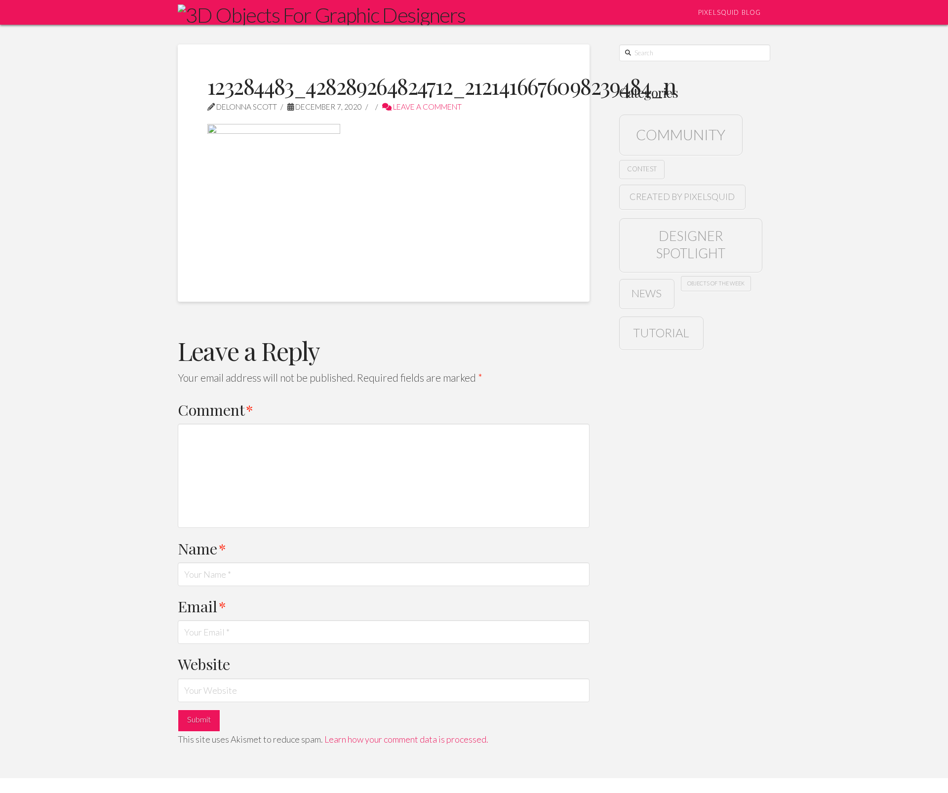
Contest (642, 169)
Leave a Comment (427, 106)
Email (202, 606)
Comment (215, 409)
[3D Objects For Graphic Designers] (322, 13)
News (647, 293)
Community (680, 134)
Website (204, 664)
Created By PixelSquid (682, 196)
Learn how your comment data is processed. (406, 739)
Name (202, 548)
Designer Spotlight (690, 244)
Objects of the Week (716, 283)
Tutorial (661, 332)
